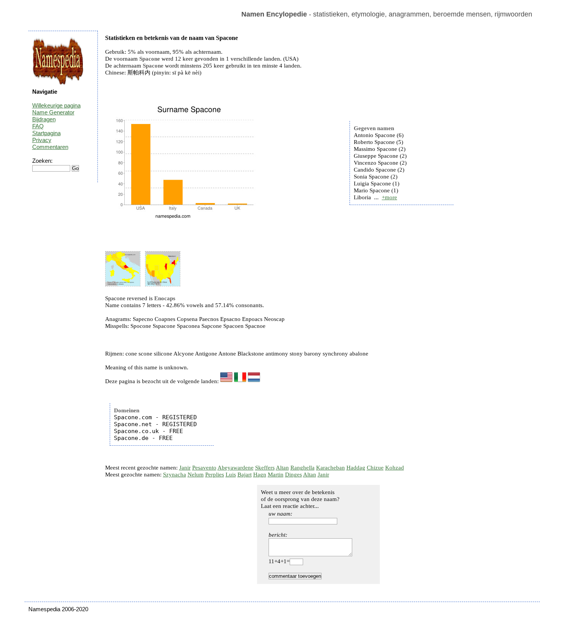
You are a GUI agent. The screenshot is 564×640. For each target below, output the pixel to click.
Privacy (41, 140)
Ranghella (302, 468)
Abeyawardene (236, 468)
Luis (231, 474)
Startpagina (46, 133)
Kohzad (394, 468)
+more (389, 197)
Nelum (196, 474)
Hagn (259, 474)
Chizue (375, 468)
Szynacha (174, 474)
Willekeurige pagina (56, 105)
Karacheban (330, 468)
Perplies (214, 474)
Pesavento (204, 468)
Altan (282, 468)
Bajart (244, 474)
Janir (185, 468)
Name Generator (53, 112)
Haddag (355, 468)
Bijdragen (44, 119)
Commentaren (50, 147)
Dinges (293, 474)
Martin (276, 474)
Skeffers (265, 468)
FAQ (38, 126)
